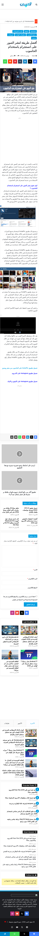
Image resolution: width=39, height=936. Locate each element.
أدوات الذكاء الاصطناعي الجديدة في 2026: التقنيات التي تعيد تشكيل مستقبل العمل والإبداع (13, 732)
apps (26, 31)
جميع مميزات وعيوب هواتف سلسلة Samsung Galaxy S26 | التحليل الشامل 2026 (13, 772)
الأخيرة (32, 723)
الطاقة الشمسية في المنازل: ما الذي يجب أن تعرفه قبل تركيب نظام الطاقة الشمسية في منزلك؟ (11, 665)
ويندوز (34, 38)
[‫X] (31, 437)
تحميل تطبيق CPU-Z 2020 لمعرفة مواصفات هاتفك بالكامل (30, 510)
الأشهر (20, 723)
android (26, 27)
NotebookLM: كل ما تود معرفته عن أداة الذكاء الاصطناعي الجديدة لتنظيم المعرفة (13, 742)
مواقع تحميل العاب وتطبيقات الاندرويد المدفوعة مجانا (21, 798)
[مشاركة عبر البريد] (15, 437)
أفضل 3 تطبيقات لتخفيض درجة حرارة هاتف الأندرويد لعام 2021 (29, 521)
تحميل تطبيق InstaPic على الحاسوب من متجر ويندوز (19, 368)
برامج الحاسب (32, 35)
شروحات (10, 35)
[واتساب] (19, 437)
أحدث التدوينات (18, 31)
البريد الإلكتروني (32, 578)
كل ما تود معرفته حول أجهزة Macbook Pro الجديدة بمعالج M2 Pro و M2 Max (11, 522)
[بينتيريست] (23, 437)
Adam (33, 56)
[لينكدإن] (27, 437)
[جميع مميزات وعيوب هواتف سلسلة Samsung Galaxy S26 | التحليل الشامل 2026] (31, 773)
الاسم (35, 570)
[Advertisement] (18, 13)
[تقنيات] (25, 4)
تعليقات (6, 723)
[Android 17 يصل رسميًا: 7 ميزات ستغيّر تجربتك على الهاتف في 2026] (29, 654)
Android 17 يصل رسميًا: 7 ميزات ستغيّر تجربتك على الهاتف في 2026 (29, 663)
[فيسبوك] (35, 437)
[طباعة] (11, 437)
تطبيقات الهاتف (20, 35)
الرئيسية (33, 27)
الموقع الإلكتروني (32, 587)
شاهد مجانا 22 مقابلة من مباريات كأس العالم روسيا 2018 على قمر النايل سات (10, 510)
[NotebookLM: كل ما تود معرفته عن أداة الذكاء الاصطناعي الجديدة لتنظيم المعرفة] (10, 630)
